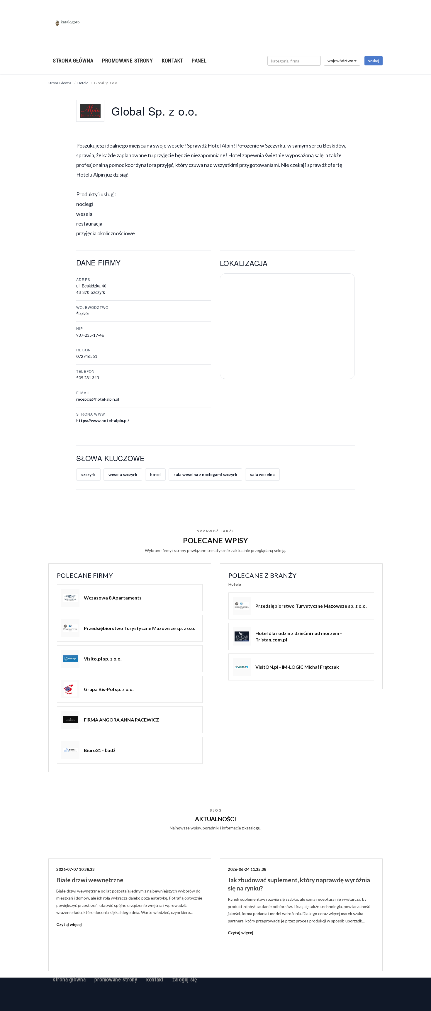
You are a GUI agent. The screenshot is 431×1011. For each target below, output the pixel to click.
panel (199, 60)
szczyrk (88, 474)
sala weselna (262, 474)
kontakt (172, 60)
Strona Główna (60, 83)
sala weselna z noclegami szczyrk (205, 474)
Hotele (82, 83)
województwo (341, 60)
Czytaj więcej (69, 924)
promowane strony (127, 60)
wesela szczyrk (122, 474)
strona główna (73, 60)
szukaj (373, 60)
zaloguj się (184, 979)
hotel (155, 474)
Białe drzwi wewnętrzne (89, 879)
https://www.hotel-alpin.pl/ (102, 420)
